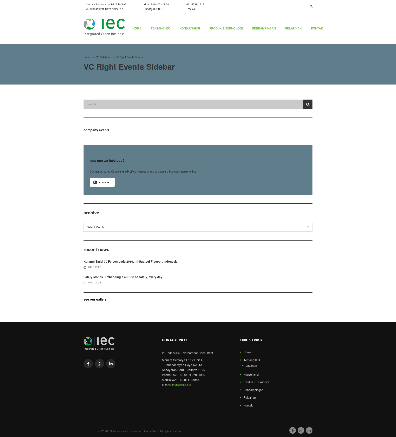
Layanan (251, 366)
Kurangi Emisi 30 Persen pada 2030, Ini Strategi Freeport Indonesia (131, 261)
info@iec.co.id (181, 384)
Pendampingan (264, 28)
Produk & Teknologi (226, 28)
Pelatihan (293, 28)
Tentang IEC (160, 28)
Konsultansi (190, 28)
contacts (104, 182)
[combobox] (198, 227)
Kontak (317, 28)
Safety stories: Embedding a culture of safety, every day (123, 277)
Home (137, 28)
